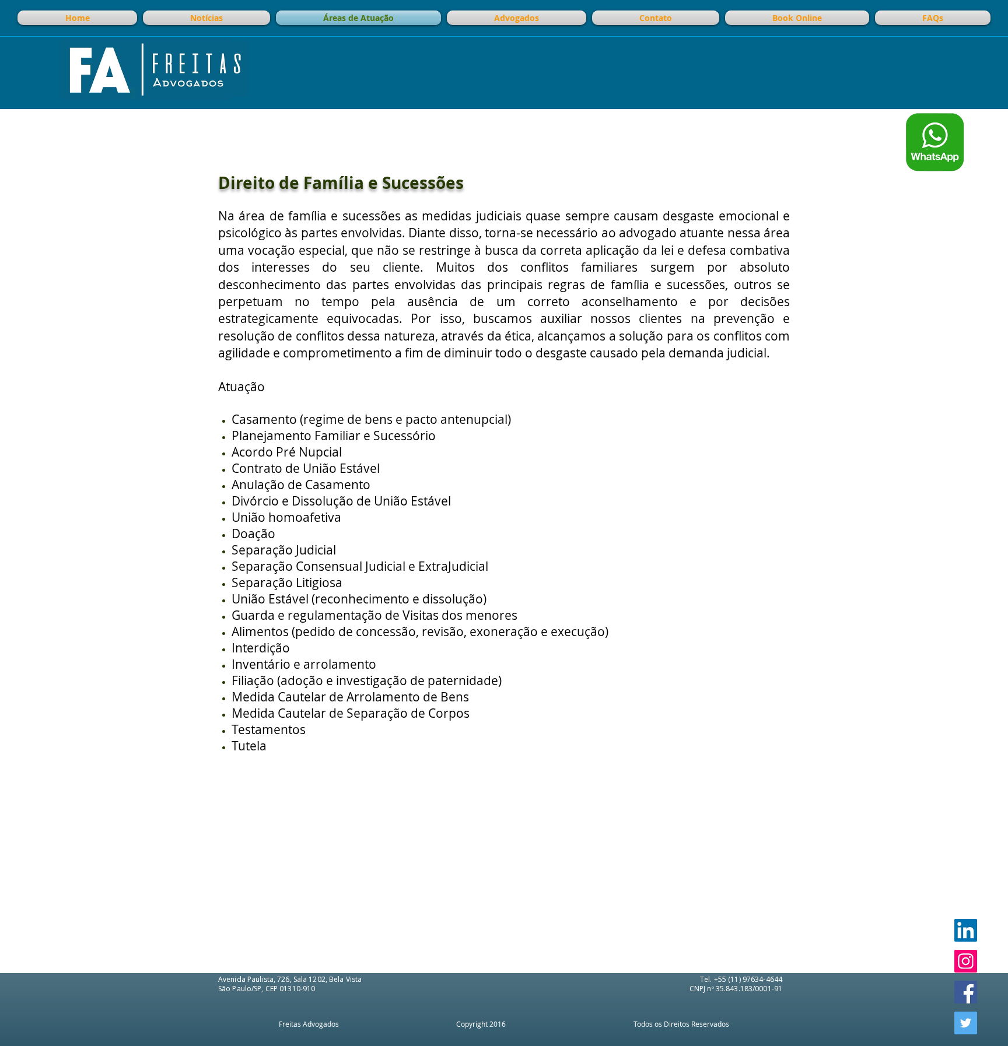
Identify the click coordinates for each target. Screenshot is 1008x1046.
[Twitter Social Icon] (965, 1023)
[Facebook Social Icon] (965, 992)
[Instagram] (965, 961)
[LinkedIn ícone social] (965, 930)
